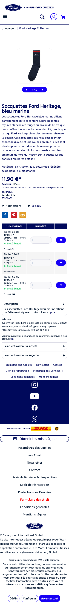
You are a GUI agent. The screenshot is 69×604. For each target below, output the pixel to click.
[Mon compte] (52, 17)
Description (11, 304)
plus (52, 312)
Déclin (14, 598)
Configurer (29, 598)
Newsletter (42, 364)
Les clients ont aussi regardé (21, 355)
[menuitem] (5, 16)
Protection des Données (47, 370)
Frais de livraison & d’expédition (35, 477)
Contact (57, 364)
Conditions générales (23, 376)
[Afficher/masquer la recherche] (41, 17)
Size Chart (34, 455)
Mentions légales (48, 376)
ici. (12, 338)
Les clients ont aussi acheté (20, 346)
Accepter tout (49, 598)
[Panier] (63, 17)
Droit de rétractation (17, 370)
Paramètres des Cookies (18, 364)
